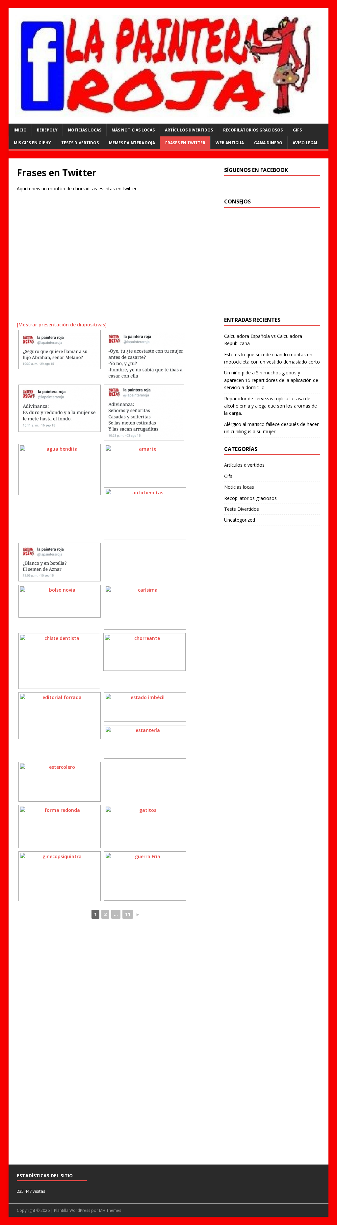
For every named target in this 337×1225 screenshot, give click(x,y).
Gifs (297, 130)
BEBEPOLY (47, 130)
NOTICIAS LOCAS (84, 130)
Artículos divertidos (189, 130)
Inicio (20, 130)
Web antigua (230, 143)
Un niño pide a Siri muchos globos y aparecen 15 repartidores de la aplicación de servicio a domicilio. (271, 379)
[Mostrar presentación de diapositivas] (62, 324)
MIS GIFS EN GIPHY (32, 143)
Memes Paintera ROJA (132, 143)
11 (127, 914)
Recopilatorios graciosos (253, 130)
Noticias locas (239, 487)
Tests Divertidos (80, 143)
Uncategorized (239, 520)
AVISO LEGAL (305, 143)
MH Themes (110, 1210)
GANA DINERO (268, 143)
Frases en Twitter (185, 143)
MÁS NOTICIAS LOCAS (133, 130)
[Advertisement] (116, 260)
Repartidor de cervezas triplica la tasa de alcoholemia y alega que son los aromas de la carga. (270, 405)
